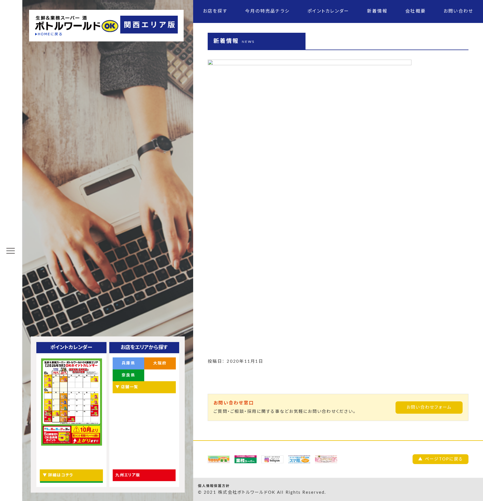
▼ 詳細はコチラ (58, 475)
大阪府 (160, 363)
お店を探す (215, 11)
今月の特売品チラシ (267, 11)
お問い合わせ (458, 11)
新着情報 (377, 11)
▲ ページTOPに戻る (440, 459)
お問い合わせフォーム (429, 407)
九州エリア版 (127, 475)
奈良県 (128, 375)
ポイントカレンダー (328, 11)
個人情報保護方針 (214, 486)
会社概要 (415, 11)
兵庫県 (128, 363)
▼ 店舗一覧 (126, 387)
